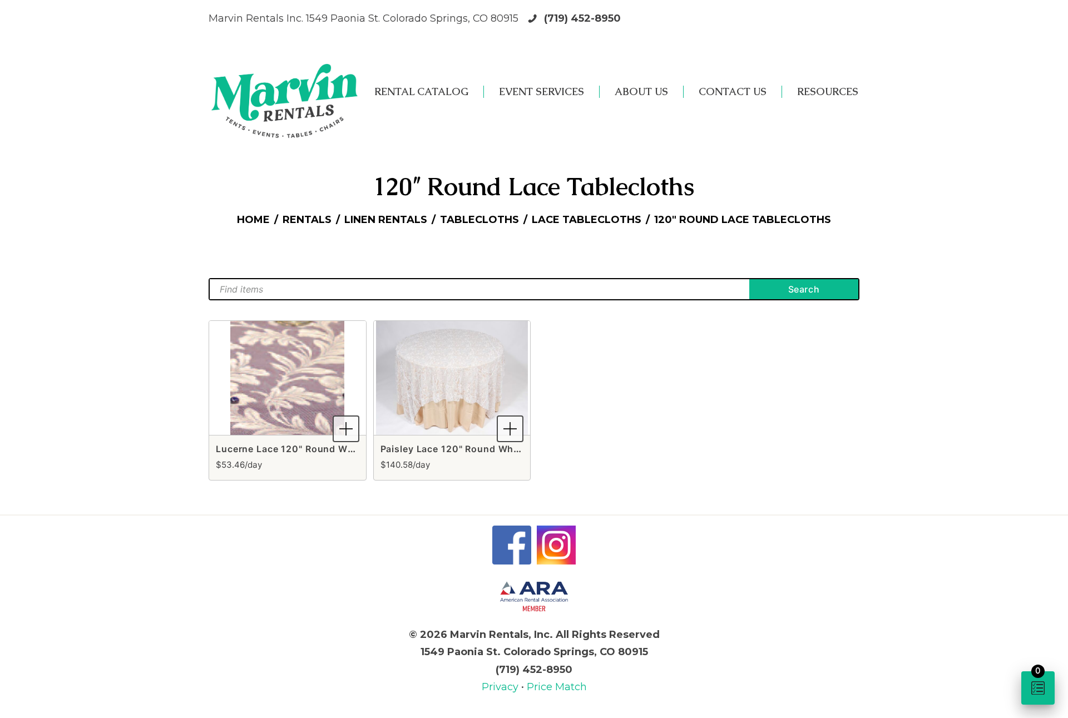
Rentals (307, 220)
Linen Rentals (385, 220)
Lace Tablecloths (586, 220)
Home (253, 220)
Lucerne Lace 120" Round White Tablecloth (317, 448)
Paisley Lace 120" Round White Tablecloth (479, 448)
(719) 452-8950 (582, 18)
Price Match (557, 687)
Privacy (501, 687)
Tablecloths (479, 220)
